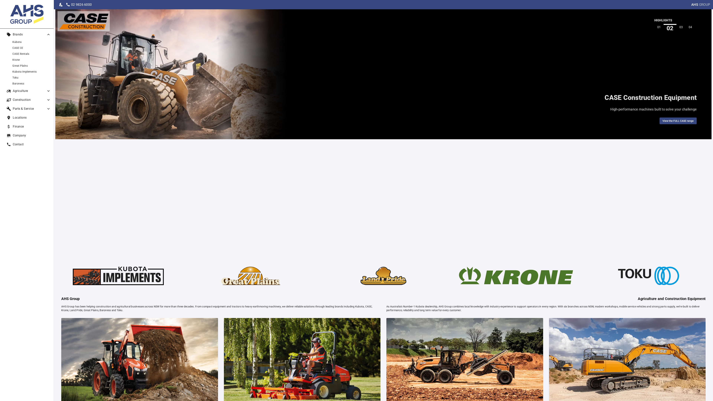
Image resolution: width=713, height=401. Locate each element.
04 (690, 27)
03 (681, 28)
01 (659, 27)
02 (670, 27)
